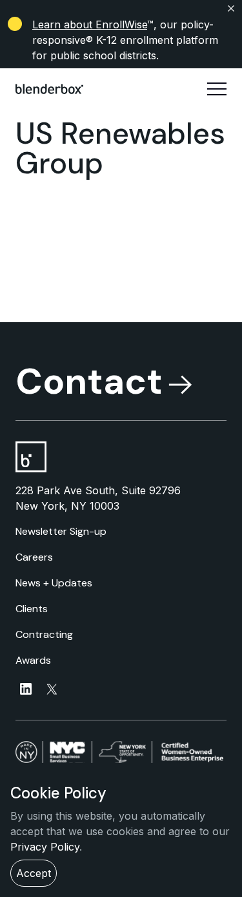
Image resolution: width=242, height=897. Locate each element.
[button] (217, 88)
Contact (89, 381)
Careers (34, 557)
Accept (33, 873)
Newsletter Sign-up (60, 531)
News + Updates (53, 583)
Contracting (44, 634)
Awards (33, 660)
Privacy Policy (44, 846)
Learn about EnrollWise (89, 24)
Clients (31, 608)
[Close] (121, 8)
